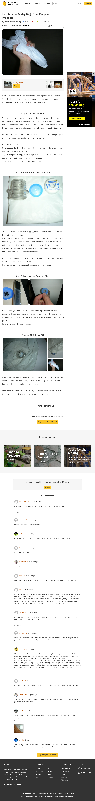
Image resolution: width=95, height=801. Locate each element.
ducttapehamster (25, 502)
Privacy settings (70, 794)
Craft (37, 777)
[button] (62, 26)
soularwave (23, 612)
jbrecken (22, 548)
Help (63, 774)
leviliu (21, 590)
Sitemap (64, 777)
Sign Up (88, 4)
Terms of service (42, 794)
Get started (65, 771)
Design (38, 774)
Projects (28, 3)
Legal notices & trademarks (64, 797)
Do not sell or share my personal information (38, 797)
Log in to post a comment (47, 755)
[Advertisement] (81, 99)
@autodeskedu (86, 772)
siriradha (22, 576)
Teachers (47, 3)
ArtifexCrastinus (24, 649)
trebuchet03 (23, 695)
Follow (16, 86)
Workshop (39, 771)
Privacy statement (56, 794)
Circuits (38, 768)
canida (21, 740)
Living (50, 771)
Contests (37, 3)
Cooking (18, 22)
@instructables (86, 768)
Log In (79, 4)
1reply (18, 512)
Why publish (65, 768)
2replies (18, 625)
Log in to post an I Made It (47, 422)
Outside (51, 774)
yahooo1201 (23, 520)
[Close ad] (93, 74)
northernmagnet (24, 534)
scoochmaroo (23, 562)
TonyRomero (8, 22)
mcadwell (22, 681)
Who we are (65, 780)
